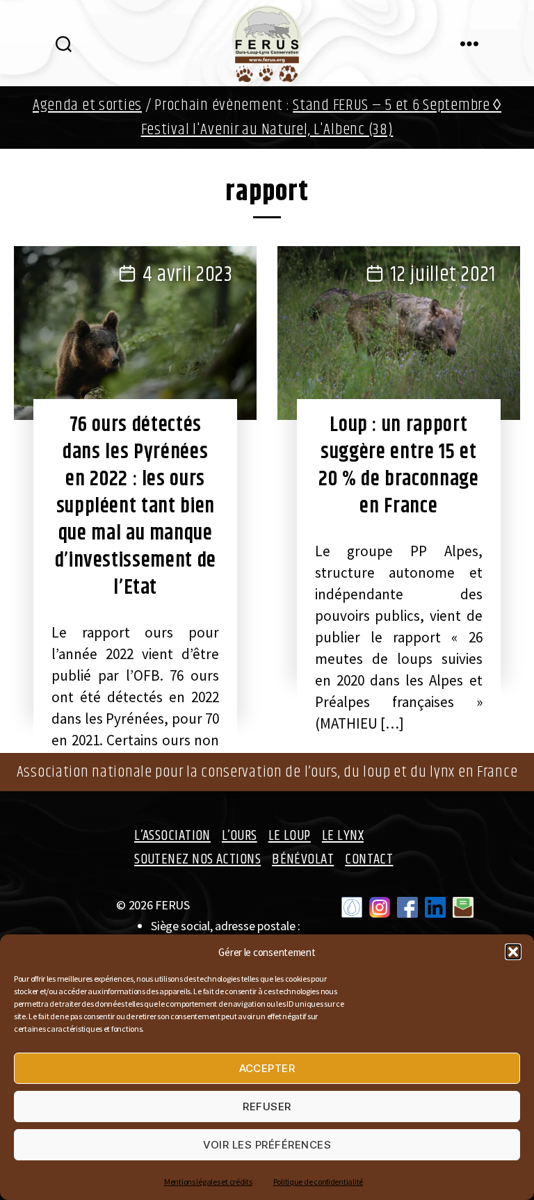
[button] (513, 952)
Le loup (289, 836)
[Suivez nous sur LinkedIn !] (435, 907)
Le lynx (343, 836)
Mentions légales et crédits (208, 1181)
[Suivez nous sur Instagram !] (379, 907)
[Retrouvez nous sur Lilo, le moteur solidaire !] (351, 907)
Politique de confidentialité (318, 1181)
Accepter (267, 1068)
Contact (369, 859)
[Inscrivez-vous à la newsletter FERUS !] (463, 907)
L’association (172, 836)
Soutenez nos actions (197, 859)
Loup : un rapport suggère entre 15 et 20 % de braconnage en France (398, 465)
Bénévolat (303, 859)
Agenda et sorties (87, 105)
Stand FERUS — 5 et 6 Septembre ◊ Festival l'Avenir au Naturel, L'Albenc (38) (321, 117)
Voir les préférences (267, 1144)
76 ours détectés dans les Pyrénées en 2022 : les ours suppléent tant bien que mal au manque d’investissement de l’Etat (135, 506)
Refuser (267, 1106)
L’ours (239, 836)
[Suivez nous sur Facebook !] (407, 907)
